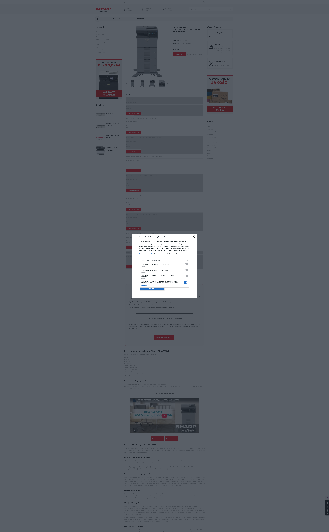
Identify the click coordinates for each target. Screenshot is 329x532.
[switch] (186, 264)
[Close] (194, 237)
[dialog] (164, 266)
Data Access (164, 295)
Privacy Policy (174, 295)
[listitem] (164, 260)
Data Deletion (155, 295)
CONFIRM (152, 289)
